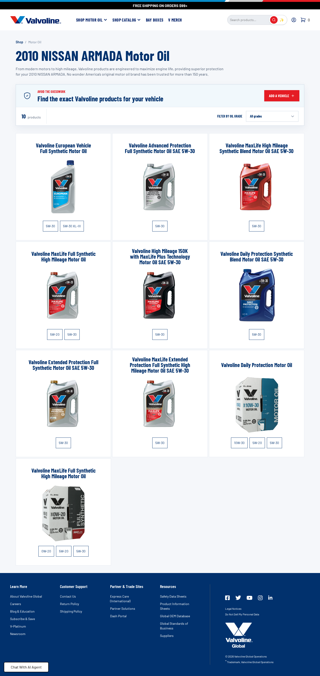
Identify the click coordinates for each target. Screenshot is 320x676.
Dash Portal (118, 616)
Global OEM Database (175, 616)
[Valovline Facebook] (227, 597)
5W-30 (50, 226)
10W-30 (239, 443)
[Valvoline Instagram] (260, 597)
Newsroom (18, 634)
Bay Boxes (155, 19)
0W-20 (46, 551)
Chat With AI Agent (26, 667)
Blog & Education (22, 611)
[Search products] (274, 20)
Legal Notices (233, 608)
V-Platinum (18, 626)
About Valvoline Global (26, 596)
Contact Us (68, 596)
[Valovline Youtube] (249, 597)
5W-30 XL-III (72, 226)
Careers (15, 604)
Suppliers (167, 636)
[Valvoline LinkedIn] (270, 597)
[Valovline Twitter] (238, 597)
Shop (19, 42)
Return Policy (69, 604)
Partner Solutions (122, 608)
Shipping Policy (71, 611)
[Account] (294, 20)
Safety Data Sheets (173, 596)
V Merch (175, 19)
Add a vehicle (279, 95)
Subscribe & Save (22, 619)
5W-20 (55, 334)
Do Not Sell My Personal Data (242, 614)
